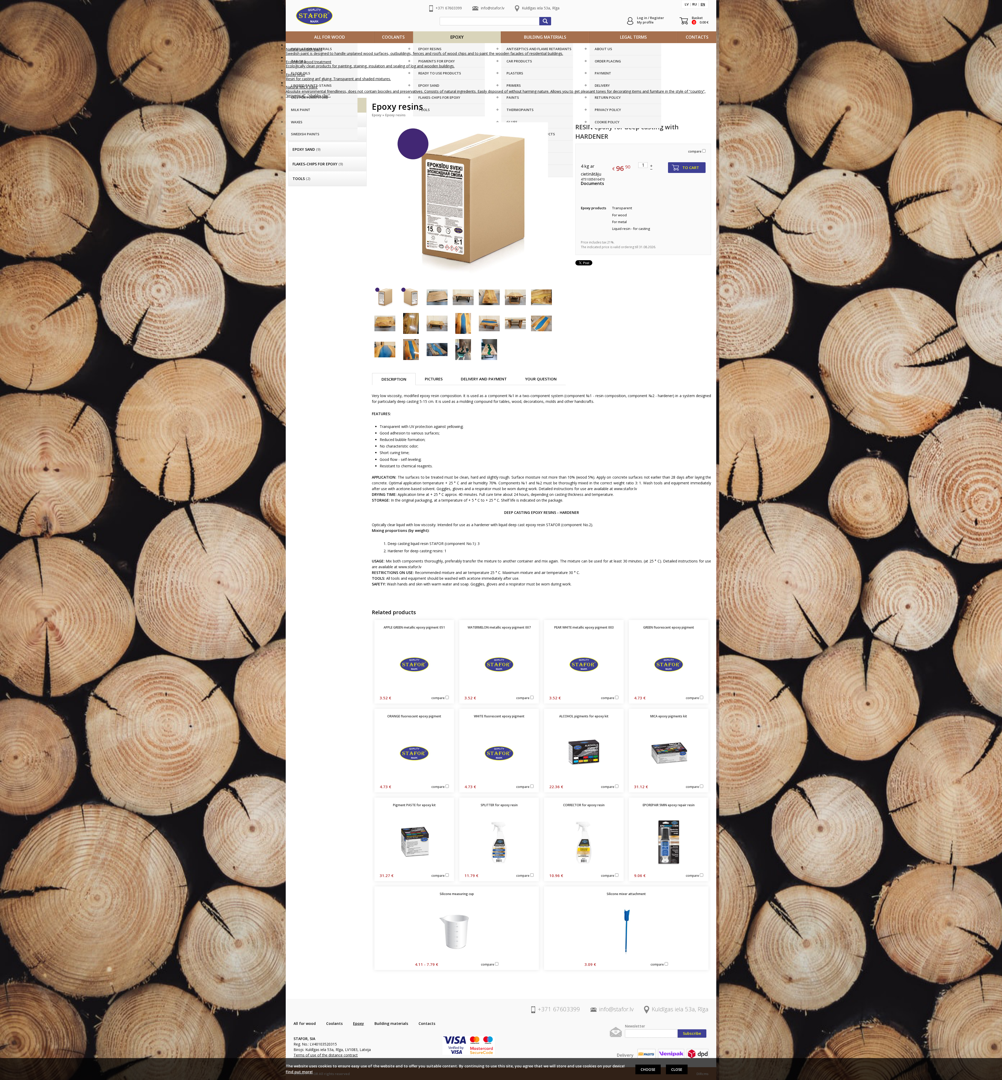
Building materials (545, 37)
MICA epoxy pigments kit (668, 716)
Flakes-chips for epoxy (439, 97)
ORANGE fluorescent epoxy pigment (414, 716)
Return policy (608, 97)
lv (687, 4)
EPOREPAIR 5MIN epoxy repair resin (669, 805)
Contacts (697, 37)
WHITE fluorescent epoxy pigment (499, 716)
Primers (513, 85)
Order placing (608, 61)
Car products (519, 61)
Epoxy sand (428, 85)
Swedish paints (305, 134)
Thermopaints (520, 109)
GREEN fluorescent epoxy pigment (668, 627)
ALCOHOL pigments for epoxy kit (584, 716)
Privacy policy (608, 109)
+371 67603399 (449, 7)
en (703, 4)
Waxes (296, 122)
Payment (603, 73)
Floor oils (300, 73)
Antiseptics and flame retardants (538, 49)
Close (676, 1069)
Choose (648, 1069)
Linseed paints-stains (311, 85)
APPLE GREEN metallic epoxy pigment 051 (414, 627)
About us (603, 49)
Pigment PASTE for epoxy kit (414, 805)
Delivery (602, 85)
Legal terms (633, 37)
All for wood (329, 37)
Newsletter (635, 1026)
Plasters (514, 73)
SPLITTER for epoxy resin (499, 805)
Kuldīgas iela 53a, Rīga (540, 7)
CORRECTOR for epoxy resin (584, 805)
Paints (512, 97)
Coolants (393, 37)
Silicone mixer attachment (626, 894)
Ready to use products (439, 73)
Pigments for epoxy (436, 61)
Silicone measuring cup (457, 894)
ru (694, 4)
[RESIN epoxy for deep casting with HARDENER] (470, 200)
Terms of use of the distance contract (326, 1055)
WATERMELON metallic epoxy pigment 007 (499, 627)
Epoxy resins (430, 49)
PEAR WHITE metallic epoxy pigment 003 (584, 627)
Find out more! (299, 1071)
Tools (424, 109)
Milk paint (300, 109)
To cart (690, 167)
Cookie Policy (607, 122)
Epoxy (457, 37)
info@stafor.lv (492, 7)
